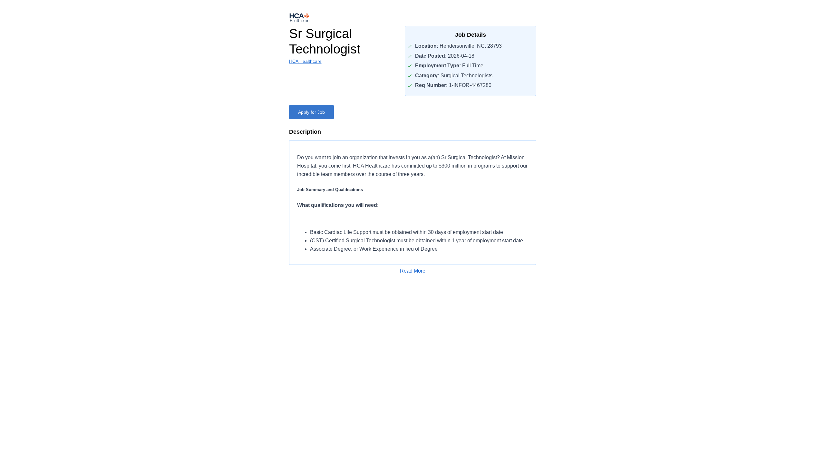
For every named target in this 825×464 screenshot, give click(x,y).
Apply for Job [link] (311, 112)
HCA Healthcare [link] (305, 61)
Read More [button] (412, 271)
